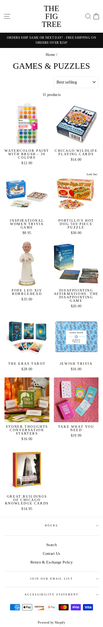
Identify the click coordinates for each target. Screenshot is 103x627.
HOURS (51, 525)
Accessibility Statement (51, 594)
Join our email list (51, 578)
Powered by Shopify (51, 622)
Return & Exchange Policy (51, 562)
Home (50, 55)
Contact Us (51, 554)
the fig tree (51, 16)
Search (51, 545)
